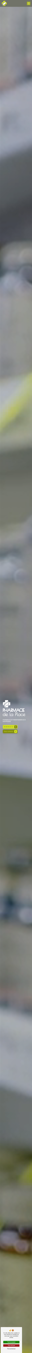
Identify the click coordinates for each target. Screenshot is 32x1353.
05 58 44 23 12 (8, 727)
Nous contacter (8, 731)
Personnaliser (11, 1349)
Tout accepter (11, 1342)
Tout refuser (11, 1345)
